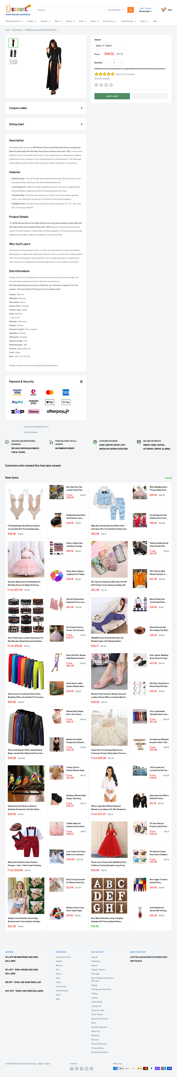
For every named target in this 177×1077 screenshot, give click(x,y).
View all (168, 478)
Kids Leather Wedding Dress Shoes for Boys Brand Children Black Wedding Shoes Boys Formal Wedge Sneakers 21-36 (159, 657)
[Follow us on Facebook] (72, 1069)
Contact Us (96, 1006)
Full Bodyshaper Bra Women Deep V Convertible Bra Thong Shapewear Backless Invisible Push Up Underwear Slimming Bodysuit (25, 527)
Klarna (94, 965)
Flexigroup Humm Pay (101, 989)
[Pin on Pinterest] (101, 85)
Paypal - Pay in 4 (98, 969)
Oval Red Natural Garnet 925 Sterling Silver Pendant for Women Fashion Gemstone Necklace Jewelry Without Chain (159, 909)
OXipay (94, 993)
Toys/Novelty (127, 21)
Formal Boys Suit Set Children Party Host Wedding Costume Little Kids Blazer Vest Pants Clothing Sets (159, 517)
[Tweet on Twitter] (106, 85)
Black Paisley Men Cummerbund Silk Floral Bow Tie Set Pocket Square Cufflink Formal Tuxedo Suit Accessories (159, 601)
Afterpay (95, 973)
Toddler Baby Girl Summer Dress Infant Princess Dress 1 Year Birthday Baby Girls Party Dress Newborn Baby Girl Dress (75, 825)
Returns (95, 1039)
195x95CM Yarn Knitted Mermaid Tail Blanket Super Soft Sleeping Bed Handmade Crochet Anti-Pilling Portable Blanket (107, 639)
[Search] (130, 10)
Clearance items (12, 21)
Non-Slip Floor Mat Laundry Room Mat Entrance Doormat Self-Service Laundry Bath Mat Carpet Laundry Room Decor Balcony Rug (75, 489)
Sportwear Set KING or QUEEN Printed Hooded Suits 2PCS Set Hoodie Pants (159, 797)
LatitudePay (96, 1001)
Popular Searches (99, 1027)
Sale (155, 21)
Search (94, 957)
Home (93, 21)
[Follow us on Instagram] (77, 1069)
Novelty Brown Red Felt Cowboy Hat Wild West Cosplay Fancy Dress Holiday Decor (159, 629)
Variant (97, 39)
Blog (93, 1022)
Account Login (98, 1010)
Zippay (94, 985)
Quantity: (98, 62)
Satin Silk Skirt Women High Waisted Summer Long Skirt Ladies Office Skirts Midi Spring (76, 657)
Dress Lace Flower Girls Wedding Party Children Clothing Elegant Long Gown (108, 863)
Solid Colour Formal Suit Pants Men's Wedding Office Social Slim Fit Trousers (25, 695)
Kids (81, 21)
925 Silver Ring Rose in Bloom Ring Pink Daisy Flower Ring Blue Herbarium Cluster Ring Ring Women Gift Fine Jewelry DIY (159, 685)
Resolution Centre (99, 1018)
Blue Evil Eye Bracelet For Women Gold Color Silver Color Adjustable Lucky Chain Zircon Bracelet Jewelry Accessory (76, 881)
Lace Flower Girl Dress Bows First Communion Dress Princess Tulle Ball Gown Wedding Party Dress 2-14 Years (76, 853)
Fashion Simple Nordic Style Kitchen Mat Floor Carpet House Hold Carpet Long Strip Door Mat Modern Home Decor (159, 545)
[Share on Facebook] (96, 85)
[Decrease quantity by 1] (107, 62)
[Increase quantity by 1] (121, 62)
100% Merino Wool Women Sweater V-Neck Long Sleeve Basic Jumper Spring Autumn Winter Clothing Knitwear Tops (158, 573)
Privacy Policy (97, 1048)
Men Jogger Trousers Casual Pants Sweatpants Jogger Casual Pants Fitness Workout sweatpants (159, 881)
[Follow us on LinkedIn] (91, 1069)
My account (144, 11)
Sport (143, 21)
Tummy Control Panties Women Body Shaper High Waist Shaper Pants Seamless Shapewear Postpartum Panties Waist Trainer (75, 769)
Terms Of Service (99, 1043)
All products (17, 30)
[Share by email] (111, 85)
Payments (95, 961)
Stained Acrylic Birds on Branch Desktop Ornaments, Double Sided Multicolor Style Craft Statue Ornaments (26, 808)
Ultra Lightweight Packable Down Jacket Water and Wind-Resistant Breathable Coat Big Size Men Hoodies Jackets (159, 713)
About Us (95, 1031)
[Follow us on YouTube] (86, 1069)
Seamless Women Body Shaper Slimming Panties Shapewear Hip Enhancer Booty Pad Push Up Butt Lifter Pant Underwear (76, 797)
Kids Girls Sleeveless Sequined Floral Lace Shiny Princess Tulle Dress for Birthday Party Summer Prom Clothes (75, 601)
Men (57, 21)
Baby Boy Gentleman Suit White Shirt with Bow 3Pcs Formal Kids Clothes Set (109, 527)
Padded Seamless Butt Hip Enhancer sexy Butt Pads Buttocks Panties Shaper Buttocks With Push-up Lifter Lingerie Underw (76, 517)
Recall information (99, 1052)
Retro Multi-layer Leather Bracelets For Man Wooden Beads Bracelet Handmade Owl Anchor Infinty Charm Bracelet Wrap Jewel (26, 639)
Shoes (69, 21)
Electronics (108, 21)
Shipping (95, 1035)
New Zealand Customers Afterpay (102, 979)
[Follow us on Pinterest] (81, 1069)
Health (30, 21)
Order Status (97, 1014)
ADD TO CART (112, 96)
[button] (150, 96)
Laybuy (94, 997)
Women (44, 21)
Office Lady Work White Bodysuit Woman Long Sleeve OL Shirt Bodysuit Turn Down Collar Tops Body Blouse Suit (109, 808)
